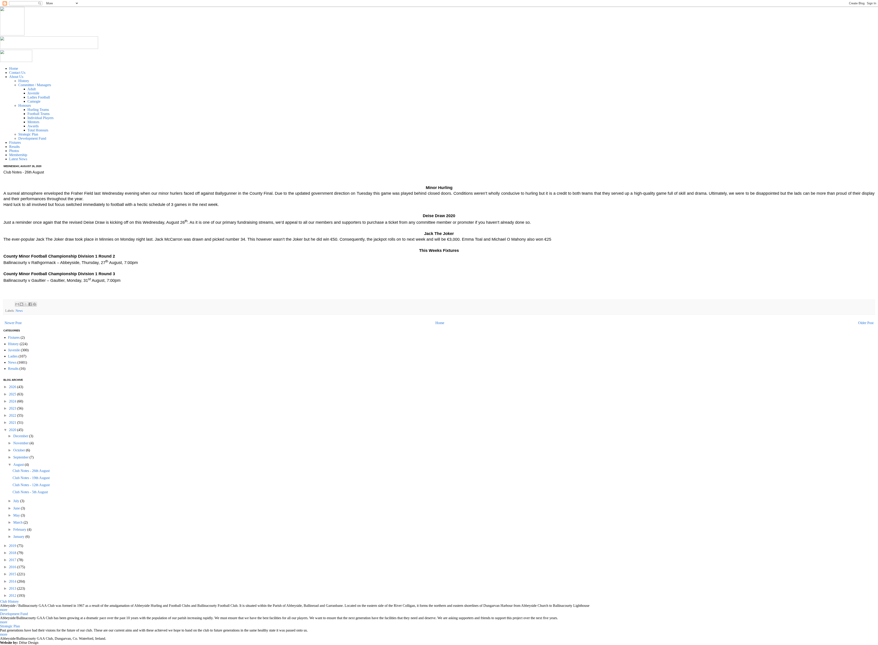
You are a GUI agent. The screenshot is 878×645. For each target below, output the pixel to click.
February (20, 529)
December (21, 436)
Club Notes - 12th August (31, 485)
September (21, 457)
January (19, 536)
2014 (13, 581)
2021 (13, 422)
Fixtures (14, 337)
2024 (13, 401)
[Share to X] (26, 304)
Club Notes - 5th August (30, 492)
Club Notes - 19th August (31, 478)
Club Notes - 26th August (31, 471)
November (21, 443)
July (16, 501)
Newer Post (13, 323)
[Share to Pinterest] (34, 304)
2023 (13, 408)
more (3, 610)
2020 (13, 430)
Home (439, 323)
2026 (13, 387)
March (18, 522)
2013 (13, 588)
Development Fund (14, 614)
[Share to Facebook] (30, 304)
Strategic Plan (10, 626)
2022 (13, 415)
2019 (13, 546)
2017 (13, 560)
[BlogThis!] (21, 304)
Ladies (13, 356)
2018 (13, 553)
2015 (13, 574)
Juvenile (14, 350)
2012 (13, 595)
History (13, 344)
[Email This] (17, 304)
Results (13, 368)
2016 (13, 567)
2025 (13, 394)
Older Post (865, 323)
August (19, 464)
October (19, 450)
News (19, 310)
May (17, 515)
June (17, 508)
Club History (9, 601)
